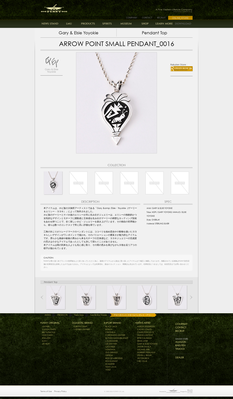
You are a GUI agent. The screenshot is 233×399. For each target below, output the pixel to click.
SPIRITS (107, 23)
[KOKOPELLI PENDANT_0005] (177, 297)
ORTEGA (109, 355)
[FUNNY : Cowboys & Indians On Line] (51, 7)
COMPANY (131, 17)
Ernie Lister (142, 341)
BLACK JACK (111, 326)
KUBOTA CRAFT (80, 326)
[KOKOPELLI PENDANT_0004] (147, 297)
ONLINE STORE (180, 18)
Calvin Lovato (144, 329)
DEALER (179, 357)
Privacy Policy (60, 391)
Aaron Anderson (146, 326)
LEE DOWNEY (111, 344)
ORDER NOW (181, 69)
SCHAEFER (110, 364)
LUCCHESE (110, 346)
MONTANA (110, 349)
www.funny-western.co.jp (182, 11)
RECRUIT (161, 17)
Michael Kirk (143, 349)
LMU (69, 23)
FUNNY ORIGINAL (50, 322)
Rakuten (180, 345)
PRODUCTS (88, 23)
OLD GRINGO (111, 352)
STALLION (46, 338)
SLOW (44, 341)
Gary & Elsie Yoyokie (78, 32)
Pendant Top (154, 32)
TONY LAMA (110, 367)
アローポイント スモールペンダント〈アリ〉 (133, 315)
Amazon (180, 342)
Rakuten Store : (178, 64)
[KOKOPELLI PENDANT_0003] (116, 297)
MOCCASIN (47, 335)
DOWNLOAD (183, 23)
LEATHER (45, 326)
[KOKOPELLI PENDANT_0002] (86, 297)
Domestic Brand (82, 322)
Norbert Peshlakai (146, 352)
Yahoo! (179, 349)
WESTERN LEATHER (82, 329)
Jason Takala (144, 346)
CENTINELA (110, 332)
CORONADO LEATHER (115, 335)
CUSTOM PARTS (49, 329)
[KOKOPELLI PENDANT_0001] (55, 297)
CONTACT (147, 17)
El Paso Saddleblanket (116, 338)
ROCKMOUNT (111, 361)
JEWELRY (46, 344)
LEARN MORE (164, 23)
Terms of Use (46, 391)
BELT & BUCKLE (48, 332)
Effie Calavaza (144, 338)
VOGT (108, 370)
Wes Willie (142, 361)
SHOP (145, 23)
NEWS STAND (50, 23)
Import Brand (112, 322)
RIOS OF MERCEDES (114, 358)
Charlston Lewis (145, 332)
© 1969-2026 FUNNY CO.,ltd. (114, 391)
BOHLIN (108, 329)
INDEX (48, 315)
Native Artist (79, 315)
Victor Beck (143, 358)
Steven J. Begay (144, 355)
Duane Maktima (145, 335)
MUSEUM (126, 23)
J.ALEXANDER (111, 341)
